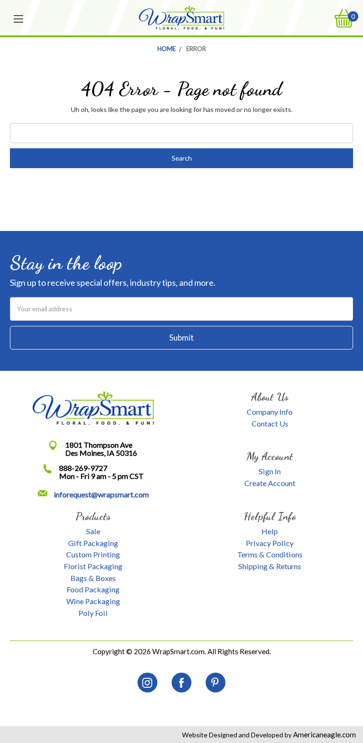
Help (269, 531)
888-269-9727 (83, 467)
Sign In (270, 471)
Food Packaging (93, 589)
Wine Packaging (93, 601)
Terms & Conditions (269, 554)
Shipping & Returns (269, 566)
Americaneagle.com (324, 734)
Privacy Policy (270, 542)
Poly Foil (93, 612)
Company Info (270, 411)
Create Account (269, 482)
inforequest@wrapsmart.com (101, 494)
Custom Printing (93, 554)
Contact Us (269, 423)
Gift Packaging (93, 542)
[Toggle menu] (19, 18)
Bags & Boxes (93, 577)
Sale (93, 531)
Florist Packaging (93, 566)
